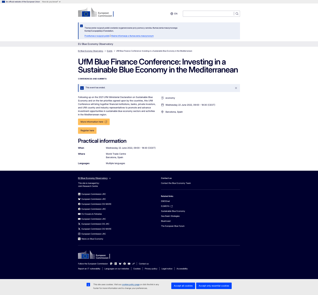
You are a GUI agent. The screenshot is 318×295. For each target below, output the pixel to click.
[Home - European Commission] (98, 12)
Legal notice (166, 268)
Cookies (137, 268)
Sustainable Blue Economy (173, 211)
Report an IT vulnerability (89, 268)
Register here (87, 130)
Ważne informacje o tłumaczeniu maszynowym (132, 36)
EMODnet (165, 201)
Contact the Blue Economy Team (176, 183)
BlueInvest (166, 221)
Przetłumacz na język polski (96, 36)
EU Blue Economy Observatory (90, 51)
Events (109, 51)
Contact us (144, 263)
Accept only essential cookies (214, 285)
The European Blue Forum (172, 226)
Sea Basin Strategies (170, 216)
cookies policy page (131, 284)
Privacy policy (151, 268)
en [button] (175, 13)
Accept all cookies (183, 285)
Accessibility (182, 268)
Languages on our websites (116, 268)
